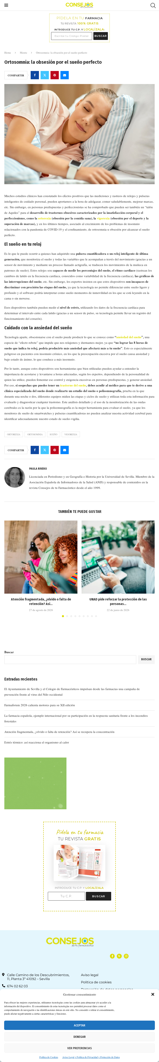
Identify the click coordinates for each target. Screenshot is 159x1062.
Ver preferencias (79, 1048)
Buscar (9, 652)
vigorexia (103, 218)
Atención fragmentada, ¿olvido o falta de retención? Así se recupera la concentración (59, 732)
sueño (53, 434)
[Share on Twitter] (45, 75)
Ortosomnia (35, 434)
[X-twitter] (119, 956)
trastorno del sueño (73, 385)
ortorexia (44, 218)
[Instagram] (126, 956)
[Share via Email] (64, 75)
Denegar (79, 1037)
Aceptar (79, 1025)
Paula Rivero (38, 468)
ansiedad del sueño (128, 337)
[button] (153, 994)
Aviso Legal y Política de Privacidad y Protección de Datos (91, 1057)
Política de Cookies (48, 1057)
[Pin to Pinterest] (55, 75)
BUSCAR (100, 35)
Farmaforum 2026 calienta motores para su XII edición (39, 705)
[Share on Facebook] (35, 75)
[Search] (153, 5)
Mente (23, 52)
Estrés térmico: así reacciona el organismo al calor (36, 742)
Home (7, 52)
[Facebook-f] (112, 956)
